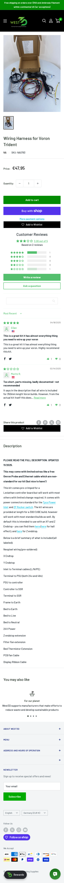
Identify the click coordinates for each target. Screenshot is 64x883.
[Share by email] (58, 422)
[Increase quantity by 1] (37, 183)
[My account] (51, 21)
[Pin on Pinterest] (45, 422)
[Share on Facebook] (38, 422)
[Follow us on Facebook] (5, 829)
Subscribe (15, 796)
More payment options (32, 218)
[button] (17, 252)
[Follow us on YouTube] (25, 829)
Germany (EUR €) (32, 812)
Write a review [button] (32, 277)
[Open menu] (5, 21)
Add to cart (32, 199)
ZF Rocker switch (23, 507)
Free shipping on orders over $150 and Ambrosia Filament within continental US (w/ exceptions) (32, 4)
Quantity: (8, 183)
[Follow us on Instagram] (18, 829)
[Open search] (44, 21)
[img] (11, 322)
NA (4, 152)
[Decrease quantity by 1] (19, 183)
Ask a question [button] (32, 285)
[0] (58, 21)
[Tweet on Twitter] (51, 422)
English (8, 812)
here (37, 526)
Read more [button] (40, 397)
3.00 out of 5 (41, 241)
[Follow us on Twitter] (12, 829)
